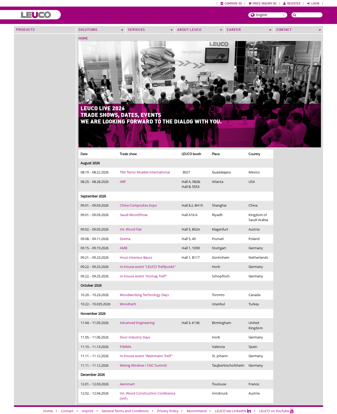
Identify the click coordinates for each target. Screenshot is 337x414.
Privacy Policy (168, 410)
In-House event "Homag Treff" (143, 276)
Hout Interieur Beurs (136, 257)
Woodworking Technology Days (144, 294)
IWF (123, 181)
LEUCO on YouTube (274, 410)
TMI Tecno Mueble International (145, 172)
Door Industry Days (135, 337)
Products (25, 30)
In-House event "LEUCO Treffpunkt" (148, 266)
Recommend (197, 410)
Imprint (87, 410)
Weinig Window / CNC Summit (143, 365)
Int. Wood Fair (131, 229)
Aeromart (127, 384)
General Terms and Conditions (125, 410)
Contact (67, 410)
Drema (125, 238)
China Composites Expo (138, 205)
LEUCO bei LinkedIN (231, 410)
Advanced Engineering (137, 322)
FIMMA (125, 346)
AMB (123, 248)
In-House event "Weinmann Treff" (146, 355)
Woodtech (128, 304)
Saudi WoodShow (133, 214)
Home (83, 38)
